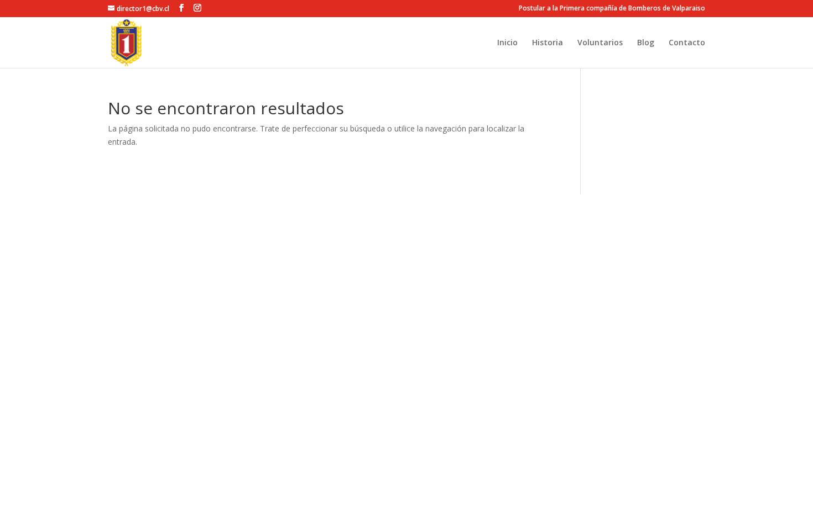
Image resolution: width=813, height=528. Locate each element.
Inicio (507, 43)
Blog (645, 43)
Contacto (687, 43)
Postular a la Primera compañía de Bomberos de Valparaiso (612, 9)
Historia (547, 43)
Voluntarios (600, 43)
